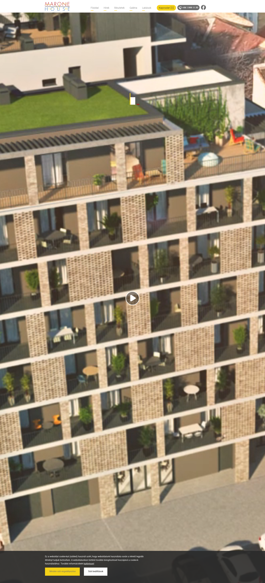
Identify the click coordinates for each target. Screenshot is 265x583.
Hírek (106, 7)
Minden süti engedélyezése (62, 571)
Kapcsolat (164, 7)
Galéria (133, 7)
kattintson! (89, 563)
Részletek (119, 7)
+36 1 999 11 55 (190, 7)
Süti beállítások (95, 571)
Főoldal (95, 7)
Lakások (146, 7)
